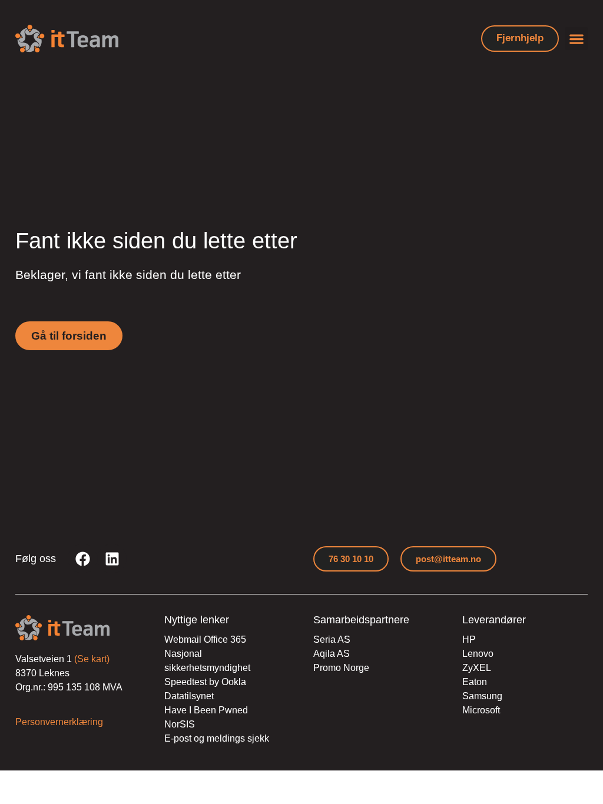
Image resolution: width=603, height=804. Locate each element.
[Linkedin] (112, 558)
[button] (576, 38)
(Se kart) (92, 659)
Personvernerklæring (59, 722)
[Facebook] (82, 558)
